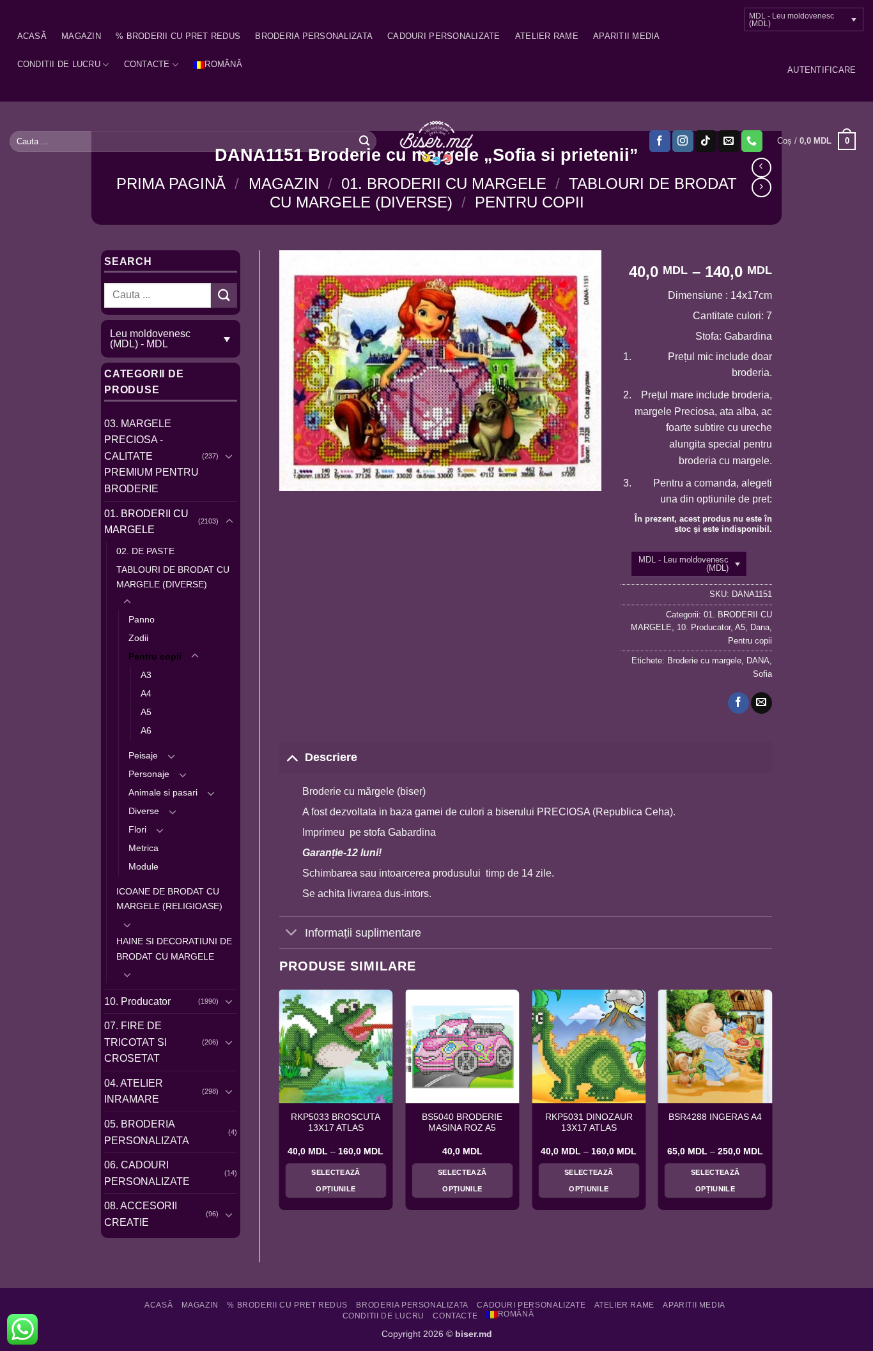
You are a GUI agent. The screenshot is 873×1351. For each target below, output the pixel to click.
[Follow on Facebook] (659, 141)
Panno (141, 619)
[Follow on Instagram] (682, 141)
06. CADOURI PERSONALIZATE (147, 1173)
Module (143, 866)
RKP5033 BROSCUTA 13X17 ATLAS (335, 1122)
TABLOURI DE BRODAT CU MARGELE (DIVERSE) (172, 576)
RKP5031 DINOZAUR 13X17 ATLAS (589, 1122)
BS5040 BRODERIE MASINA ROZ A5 (462, 1122)
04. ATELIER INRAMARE (133, 1091)
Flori (137, 829)
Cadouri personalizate (443, 36)
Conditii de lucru (58, 64)
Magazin (81, 36)
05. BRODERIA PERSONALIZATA (146, 1132)
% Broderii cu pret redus (178, 36)
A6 (146, 730)
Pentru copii (529, 202)
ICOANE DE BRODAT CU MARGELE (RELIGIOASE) (169, 898)
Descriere (331, 757)
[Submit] (364, 141)
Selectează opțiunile (335, 1180)
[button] (821, 70)
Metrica (143, 848)
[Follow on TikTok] (705, 141)
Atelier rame (546, 36)
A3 (146, 675)
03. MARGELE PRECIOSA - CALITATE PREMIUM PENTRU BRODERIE (151, 456)
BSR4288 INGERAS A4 (715, 1117)
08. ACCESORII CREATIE (140, 1214)
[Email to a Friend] (761, 703)
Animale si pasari (162, 792)
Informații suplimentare (363, 932)
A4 (146, 693)
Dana (759, 627)
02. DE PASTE (145, 551)
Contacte (147, 64)
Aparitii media (626, 36)
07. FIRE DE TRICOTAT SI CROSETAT (135, 1042)
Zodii (138, 638)
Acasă (32, 36)
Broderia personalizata (314, 36)
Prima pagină (171, 183)
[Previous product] (761, 187)
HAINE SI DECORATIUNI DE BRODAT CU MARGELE (174, 948)
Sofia (762, 674)
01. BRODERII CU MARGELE (443, 183)
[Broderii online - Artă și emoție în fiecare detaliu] (437, 141)
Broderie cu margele (704, 660)
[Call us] (751, 141)
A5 (146, 712)
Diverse (143, 811)
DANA (757, 660)
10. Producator (137, 1001)
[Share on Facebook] (738, 703)
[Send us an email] (728, 141)
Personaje (148, 774)
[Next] (771, 1104)
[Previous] (280, 1104)
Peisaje (143, 755)
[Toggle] (229, 456)
